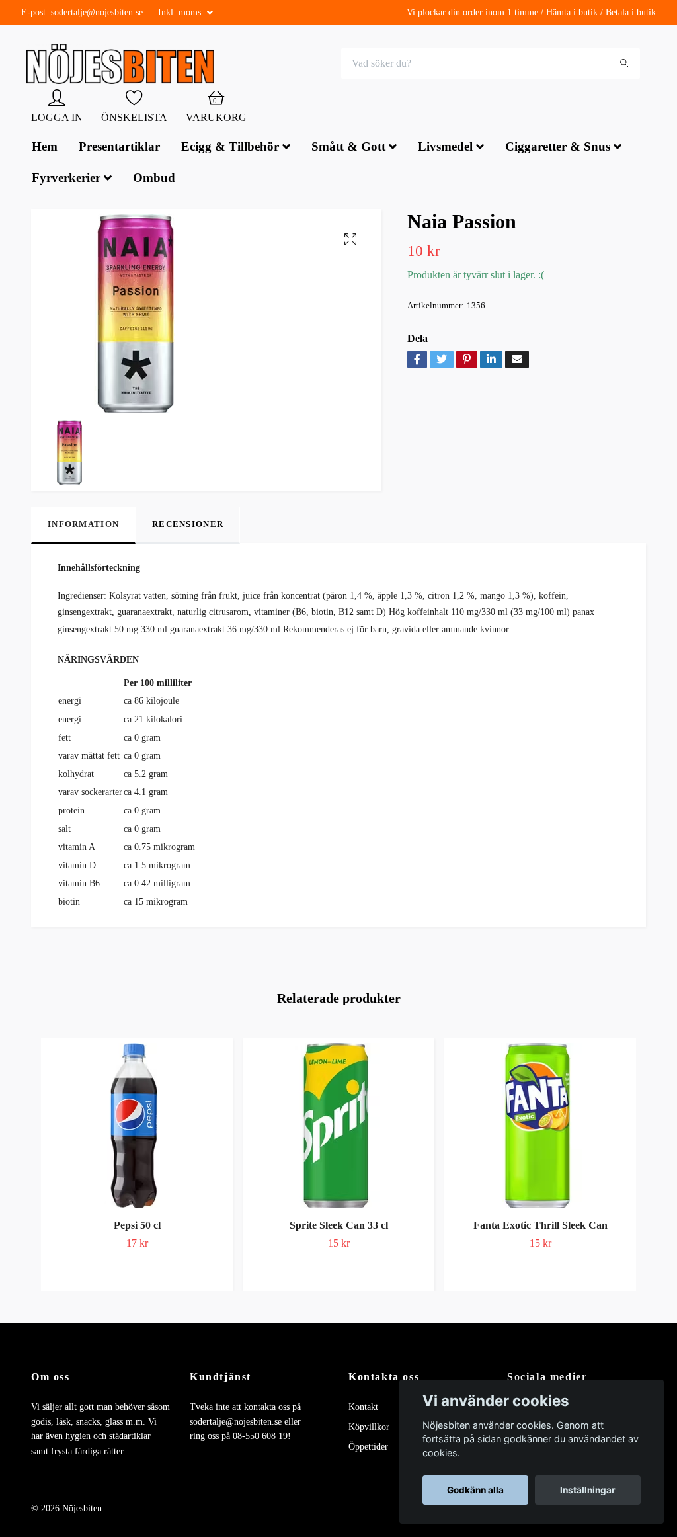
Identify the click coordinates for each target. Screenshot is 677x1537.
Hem (45, 148)
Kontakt (363, 1408)
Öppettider (368, 1449)
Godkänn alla (475, 1490)
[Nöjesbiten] (124, 64)
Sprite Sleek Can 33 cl (339, 1226)
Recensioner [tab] (187, 526)
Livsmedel (445, 148)
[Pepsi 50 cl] (137, 1127)
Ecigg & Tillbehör (230, 148)
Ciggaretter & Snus (557, 148)
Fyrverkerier (66, 179)
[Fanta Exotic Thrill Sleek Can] (540, 1127)
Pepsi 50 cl (137, 1226)
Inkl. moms (181, 12)
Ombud (154, 179)
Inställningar (588, 1490)
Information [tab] (83, 526)
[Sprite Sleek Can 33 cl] (338, 1127)
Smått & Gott (348, 148)
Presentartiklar (119, 148)
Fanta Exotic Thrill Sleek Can (540, 1226)
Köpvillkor (368, 1428)
